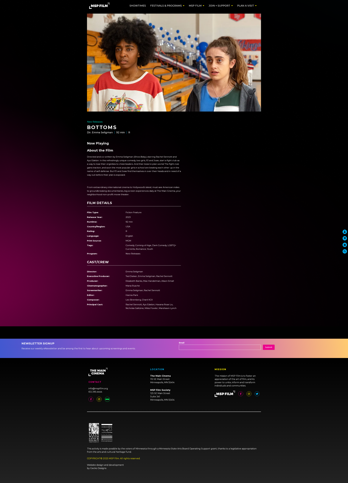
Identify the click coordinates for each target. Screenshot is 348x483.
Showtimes (138, 5)
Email (181, 343)
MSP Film (195, 5)
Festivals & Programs (166, 5)
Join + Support (219, 5)
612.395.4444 (95, 392)
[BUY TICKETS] (345, 245)
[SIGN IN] (345, 232)
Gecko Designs (98, 468)
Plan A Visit (245, 5)
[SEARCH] (345, 251)
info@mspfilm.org (98, 388)
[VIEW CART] (345, 238)
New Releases (95, 122)
